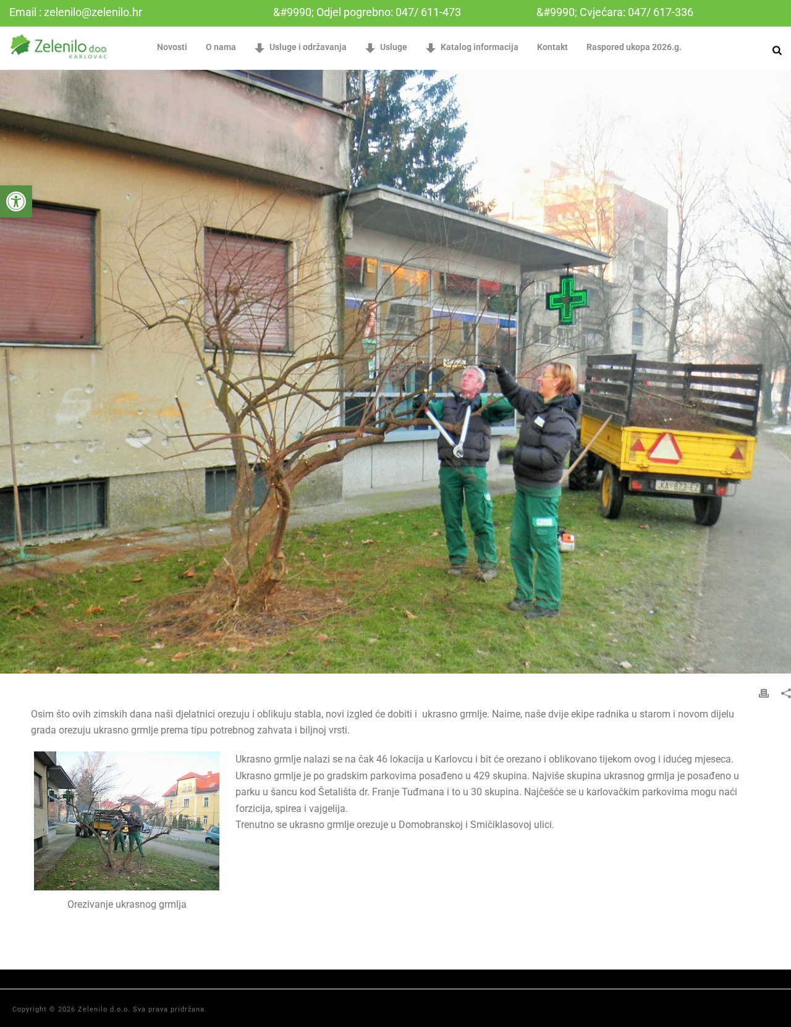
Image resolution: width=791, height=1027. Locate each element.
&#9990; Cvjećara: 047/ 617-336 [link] (614, 12)
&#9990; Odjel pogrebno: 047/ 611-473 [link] (367, 12)
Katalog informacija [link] (479, 47)
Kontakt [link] (552, 47)
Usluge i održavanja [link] (308, 47)
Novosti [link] (172, 47)
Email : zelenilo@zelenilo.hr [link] (75, 12)
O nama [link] (221, 47)
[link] (16, 201)
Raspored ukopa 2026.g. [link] (634, 47)
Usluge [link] (393, 47)
